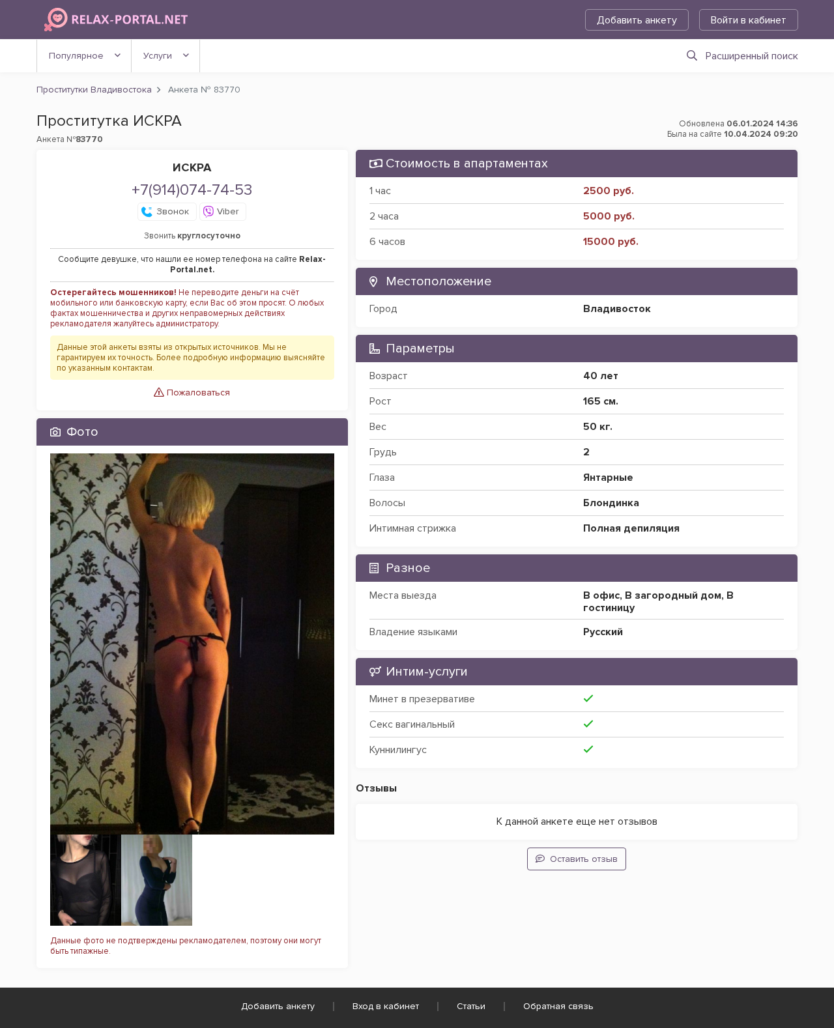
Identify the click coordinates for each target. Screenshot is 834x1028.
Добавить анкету (637, 20)
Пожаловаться (197, 392)
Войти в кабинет (748, 20)
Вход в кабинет (385, 1006)
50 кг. (597, 426)
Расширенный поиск (752, 56)
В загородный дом (673, 595)
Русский (603, 631)
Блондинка (611, 502)
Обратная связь (558, 1006)
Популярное (76, 55)
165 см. (600, 401)
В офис (601, 595)
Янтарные (608, 477)
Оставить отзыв (584, 858)
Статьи (471, 1006)
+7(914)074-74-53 (192, 189)
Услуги (157, 55)
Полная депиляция (631, 528)
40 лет (600, 375)
